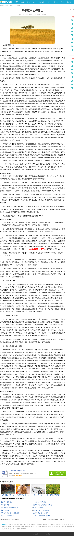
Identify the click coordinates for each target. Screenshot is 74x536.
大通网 (39, 526)
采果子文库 (39, 524)
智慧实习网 (27, 524)
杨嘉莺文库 (44, 526)
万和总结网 (52, 524)
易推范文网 (35, 534)
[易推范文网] (6, 2)
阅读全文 (37, 14)
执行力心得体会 (38, 507)
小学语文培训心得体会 (40, 502)
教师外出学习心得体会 (12, 519)
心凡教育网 (58, 524)
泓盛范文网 (16, 524)
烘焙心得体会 (5, 510)
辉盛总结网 (46, 524)
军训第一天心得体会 (7, 502)
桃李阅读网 (4, 526)
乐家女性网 (69, 526)
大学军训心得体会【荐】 (41, 513)
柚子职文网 (65, 524)
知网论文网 (10, 524)
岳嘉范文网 (63, 526)
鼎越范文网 (4, 529)
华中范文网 (11, 529)
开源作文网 (11, 526)
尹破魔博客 (17, 529)
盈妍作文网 (27, 526)
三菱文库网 (23, 529)
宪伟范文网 (33, 524)
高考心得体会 (5, 505)
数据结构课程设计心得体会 (56, 519)
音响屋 (22, 526)
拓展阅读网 (17, 526)
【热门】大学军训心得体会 (42, 515)
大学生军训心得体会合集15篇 (10, 513)
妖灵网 (21, 524)
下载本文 (43, 14)
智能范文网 (51, 526)
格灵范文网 (34, 526)
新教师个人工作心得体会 (41, 510)
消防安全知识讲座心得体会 (9, 507)
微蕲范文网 (57, 526)
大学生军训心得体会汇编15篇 (42, 505)
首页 (16, 2)
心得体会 (18, 6)
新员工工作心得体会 (7, 515)
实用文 (11, 6)
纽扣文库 (70, 524)
